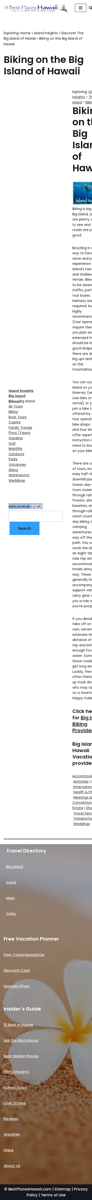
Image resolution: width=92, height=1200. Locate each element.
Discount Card (17, 970)
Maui (10, 897)
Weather (12, 1134)
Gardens (16, 438)
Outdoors (16, 454)
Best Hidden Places (21, 1056)
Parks (13, 459)
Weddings (17, 480)
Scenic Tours (15, 1087)
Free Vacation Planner (31, 938)
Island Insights (46, 33)
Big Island (14, 866)
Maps (8, 1150)
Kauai (11, 882)
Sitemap (62, 1189)
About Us (12, 1165)
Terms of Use (53, 1195)
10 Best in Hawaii (18, 1024)
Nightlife (15, 448)
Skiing (13, 470)
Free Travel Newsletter (24, 954)
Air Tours (16, 406)
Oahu (11, 913)
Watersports (19, 475)
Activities (81, 781)
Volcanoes (17, 464)
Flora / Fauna (19, 433)
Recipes (11, 1118)
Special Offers (16, 986)
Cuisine (15, 422)
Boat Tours (17, 417)
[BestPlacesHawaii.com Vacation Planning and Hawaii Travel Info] (35, 7)
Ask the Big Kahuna (21, 1040)
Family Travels (20, 427)
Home (25, 33)
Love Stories (15, 1103)
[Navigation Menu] (80, 8)
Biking (13, 411)
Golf (12, 443)
